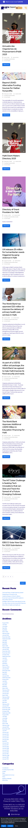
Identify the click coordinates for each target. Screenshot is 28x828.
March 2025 (5, 645)
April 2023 (4, 674)
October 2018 (5, 711)
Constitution (5, 767)
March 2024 (5, 665)
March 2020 (5, 695)
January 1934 (5, 759)
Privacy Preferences (9, 822)
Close (16, 826)
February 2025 (5, 647)
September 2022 (6, 677)
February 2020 (5, 697)
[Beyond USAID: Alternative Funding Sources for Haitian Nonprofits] (14, 76)
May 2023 (4, 672)
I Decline (10, 826)
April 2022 (4, 686)
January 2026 (5, 635)
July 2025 (4, 640)
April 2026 (4, 630)
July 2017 (4, 730)
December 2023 (6, 670)
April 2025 (4, 644)
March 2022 (5, 688)
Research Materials (6, 778)
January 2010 (5, 746)
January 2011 (5, 744)
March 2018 (5, 723)
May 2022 (4, 684)
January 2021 (5, 693)
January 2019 (5, 706)
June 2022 (4, 683)
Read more (6, 64)
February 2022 (5, 690)
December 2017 (6, 729)
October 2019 (5, 698)
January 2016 (5, 734)
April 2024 (4, 663)
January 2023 (5, 676)
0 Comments (7, 60)
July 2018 (4, 716)
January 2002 (5, 751)
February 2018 (5, 725)
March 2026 (5, 631)
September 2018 (6, 713)
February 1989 (5, 755)
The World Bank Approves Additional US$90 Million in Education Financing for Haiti (13, 427)
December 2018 (6, 707)
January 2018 (5, 727)
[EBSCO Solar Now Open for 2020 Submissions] (14, 532)
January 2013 (5, 739)
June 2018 (4, 718)
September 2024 (6, 656)
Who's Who (5, 780)
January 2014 (5, 737)
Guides (16, 216)
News (16, 262)
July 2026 (4, 624)
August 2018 (5, 714)
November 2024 (6, 653)
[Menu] (25, 8)
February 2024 (5, 667)
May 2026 (4, 628)
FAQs (23, 801)
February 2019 (5, 704)
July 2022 (4, 681)
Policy (3, 776)
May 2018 (4, 720)
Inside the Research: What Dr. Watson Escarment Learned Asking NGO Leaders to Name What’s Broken (12, 598)
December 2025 (6, 637)
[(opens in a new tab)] (14, 28)
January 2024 (5, 668)
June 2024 (4, 660)
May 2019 (4, 702)
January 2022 (5, 691)
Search (22, 583)
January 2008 (5, 748)
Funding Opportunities (9, 59)
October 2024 (5, 654)
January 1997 (5, 753)
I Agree (4, 826)
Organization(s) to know (8, 775)
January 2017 (5, 732)
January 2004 (5, 750)
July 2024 (4, 658)
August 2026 (5, 622)
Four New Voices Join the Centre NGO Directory (14, 603)
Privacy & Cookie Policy (11, 801)
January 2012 (5, 743)
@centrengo (15, 814)
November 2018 (6, 709)
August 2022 (5, 679)
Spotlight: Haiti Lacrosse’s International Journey (13, 601)
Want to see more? (14, 1)
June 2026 (4, 626)
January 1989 (5, 757)
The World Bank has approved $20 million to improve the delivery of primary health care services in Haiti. (13, 309)
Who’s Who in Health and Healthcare (11, 605)
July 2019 (4, 700)
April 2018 (4, 721)
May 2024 (4, 661)
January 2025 (5, 649)
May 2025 (4, 642)
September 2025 (6, 638)
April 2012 (4, 741)
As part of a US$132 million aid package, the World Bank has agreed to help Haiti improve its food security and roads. (13, 368)
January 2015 (5, 736)
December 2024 (6, 651)
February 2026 (5, 633)
